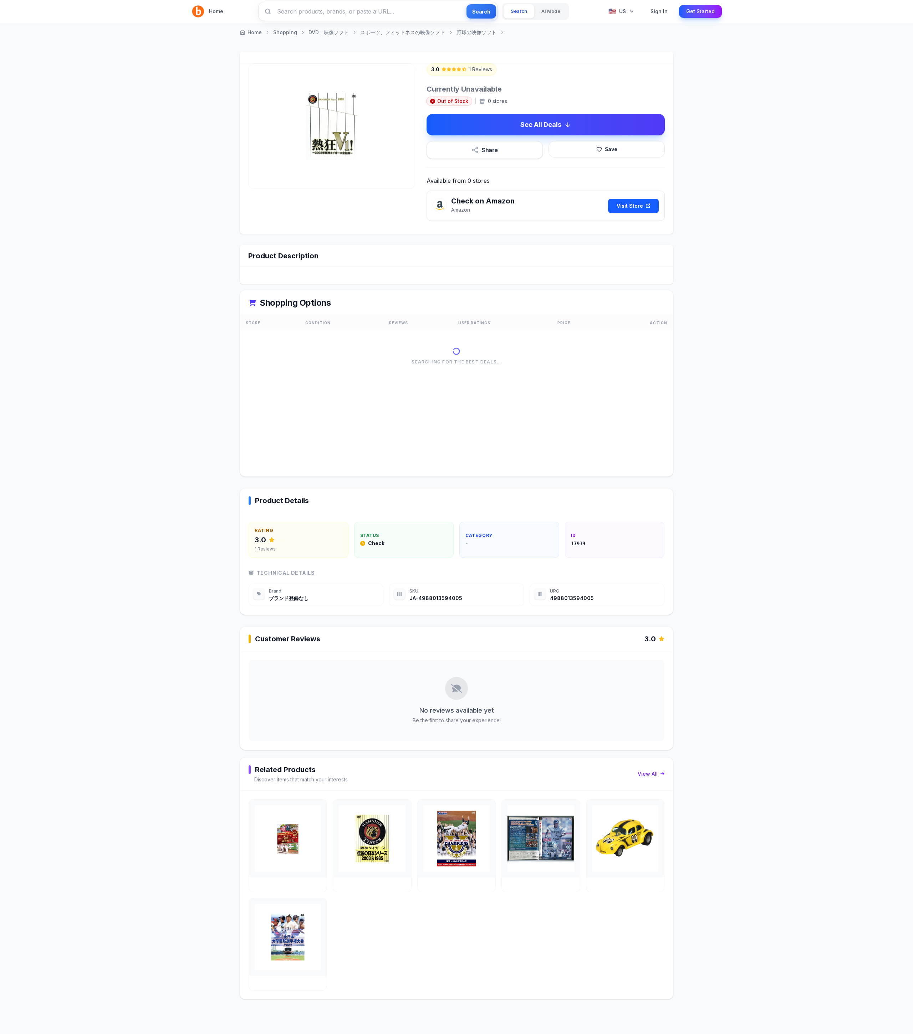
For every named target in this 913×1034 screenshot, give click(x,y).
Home (216, 11)
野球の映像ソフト (476, 32)
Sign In (659, 11)
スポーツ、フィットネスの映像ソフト (402, 32)
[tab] (519, 11)
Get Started (700, 11)
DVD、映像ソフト (328, 32)
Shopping (285, 32)
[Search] (268, 11)
